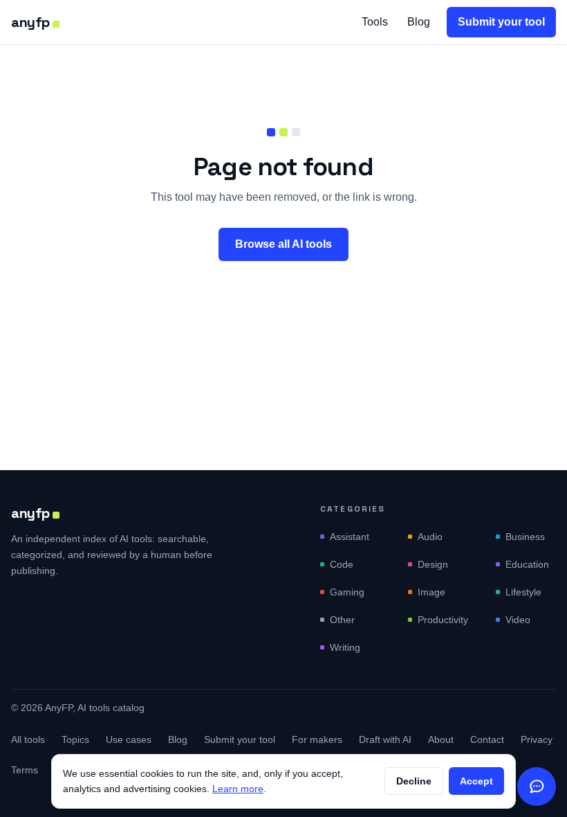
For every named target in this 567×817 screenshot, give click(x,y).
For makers (317, 739)
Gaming (347, 592)
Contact (487, 739)
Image (431, 592)
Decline (413, 781)
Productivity (443, 619)
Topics (75, 739)
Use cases (128, 739)
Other (342, 619)
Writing (345, 647)
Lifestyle (523, 592)
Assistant (349, 536)
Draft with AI (385, 739)
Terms (24, 769)
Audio (430, 536)
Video (517, 619)
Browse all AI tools (283, 244)
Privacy (536, 739)
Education (527, 564)
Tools (375, 22)
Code (341, 564)
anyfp (30, 22)
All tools (28, 739)
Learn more (237, 788)
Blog (418, 22)
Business (525, 536)
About (441, 739)
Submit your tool (501, 22)
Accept (476, 781)
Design (433, 564)
